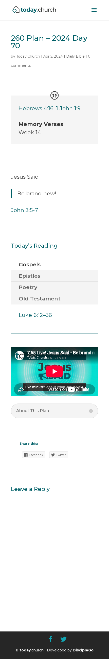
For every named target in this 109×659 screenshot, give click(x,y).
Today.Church (28, 56)
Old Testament (40, 298)
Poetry (28, 287)
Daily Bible (75, 56)
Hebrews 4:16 (36, 108)
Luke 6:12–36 (35, 315)
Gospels (30, 264)
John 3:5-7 (24, 210)
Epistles (29, 276)
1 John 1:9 (68, 108)
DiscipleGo (83, 650)
